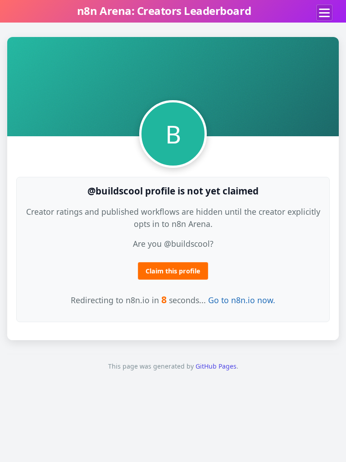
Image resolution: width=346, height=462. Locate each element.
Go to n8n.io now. (241, 300)
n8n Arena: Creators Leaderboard (164, 10)
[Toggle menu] (324, 13)
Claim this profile (173, 271)
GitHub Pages (216, 366)
